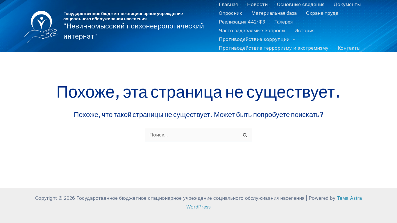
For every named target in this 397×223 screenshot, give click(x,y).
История (304, 30)
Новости (257, 4)
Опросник (230, 13)
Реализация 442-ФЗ (242, 22)
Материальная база (274, 13)
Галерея (283, 22)
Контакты (349, 48)
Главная (228, 4)
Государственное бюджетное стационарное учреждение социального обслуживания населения (123, 15)
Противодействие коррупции (254, 39)
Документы (347, 4)
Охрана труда (322, 13)
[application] (292, 39)
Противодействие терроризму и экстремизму (273, 48)
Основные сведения (300, 4)
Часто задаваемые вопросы (252, 30)
